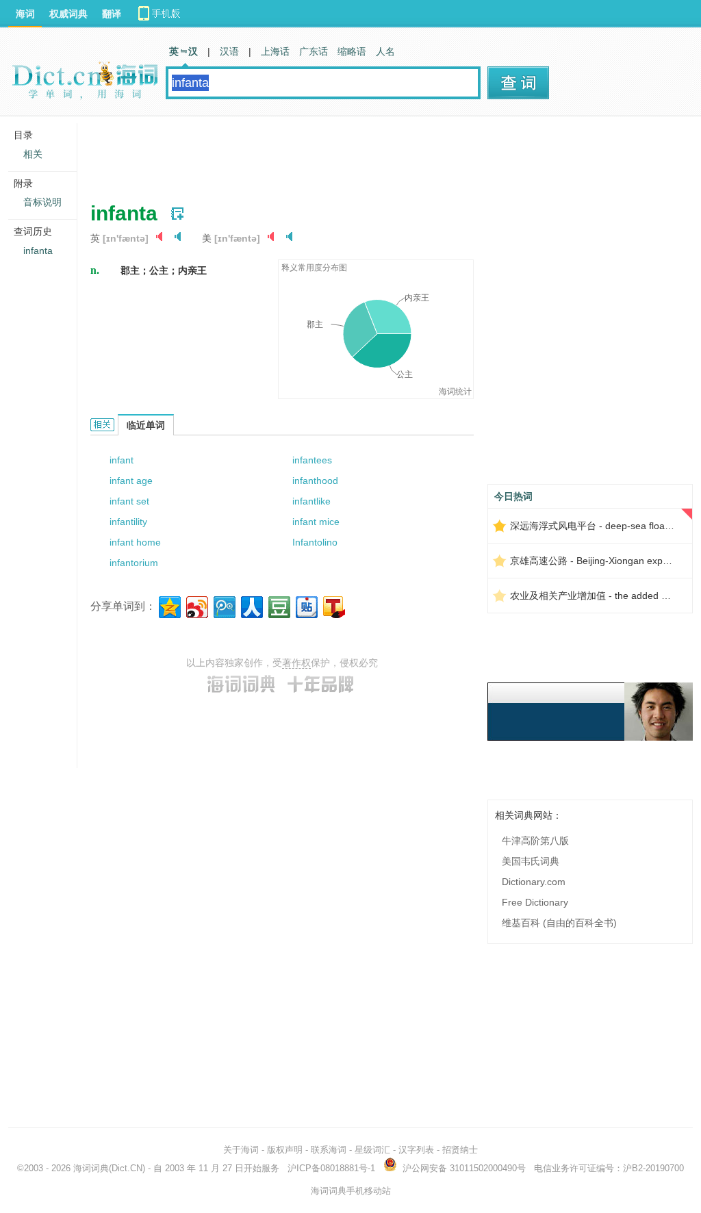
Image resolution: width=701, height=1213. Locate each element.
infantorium (134, 562)
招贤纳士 (460, 1150)
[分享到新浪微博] (196, 605)
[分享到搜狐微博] (333, 605)
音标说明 (42, 201)
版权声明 (285, 1150)
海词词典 (91, 1168)
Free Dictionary (535, 902)
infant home (135, 542)
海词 (25, 13)
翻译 (111, 13)
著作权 (296, 662)
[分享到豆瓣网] (278, 605)
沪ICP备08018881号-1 (331, 1168)
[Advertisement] (339, 154)
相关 (32, 154)
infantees (312, 460)
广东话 (313, 51)
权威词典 (68, 13)
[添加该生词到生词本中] (177, 213)
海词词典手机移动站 (351, 1191)
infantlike (311, 501)
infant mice (316, 521)
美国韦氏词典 (530, 861)
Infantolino (314, 542)
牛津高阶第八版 (535, 840)
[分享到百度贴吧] (305, 605)
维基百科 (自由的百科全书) (559, 922)
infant (121, 460)
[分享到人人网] (251, 605)
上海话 (275, 51)
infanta (38, 250)
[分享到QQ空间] (168, 605)
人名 (385, 51)
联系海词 (328, 1150)
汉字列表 (416, 1150)
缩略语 (351, 51)
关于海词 (241, 1150)
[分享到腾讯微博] (223, 605)
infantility (128, 521)
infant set (129, 501)
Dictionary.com (533, 881)
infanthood (315, 480)
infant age (131, 480)
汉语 (229, 51)
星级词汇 (372, 1150)
